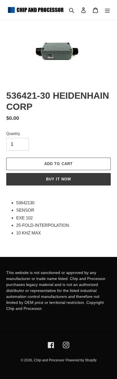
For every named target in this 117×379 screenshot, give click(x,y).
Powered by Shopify (81, 360)
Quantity (13, 133)
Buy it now (58, 179)
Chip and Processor (49, 360)
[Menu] (107, 10)
